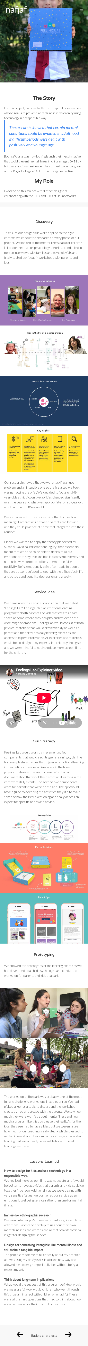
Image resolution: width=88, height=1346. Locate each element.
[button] (82, 10)
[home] (13, 9)
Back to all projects (44, 1335)
